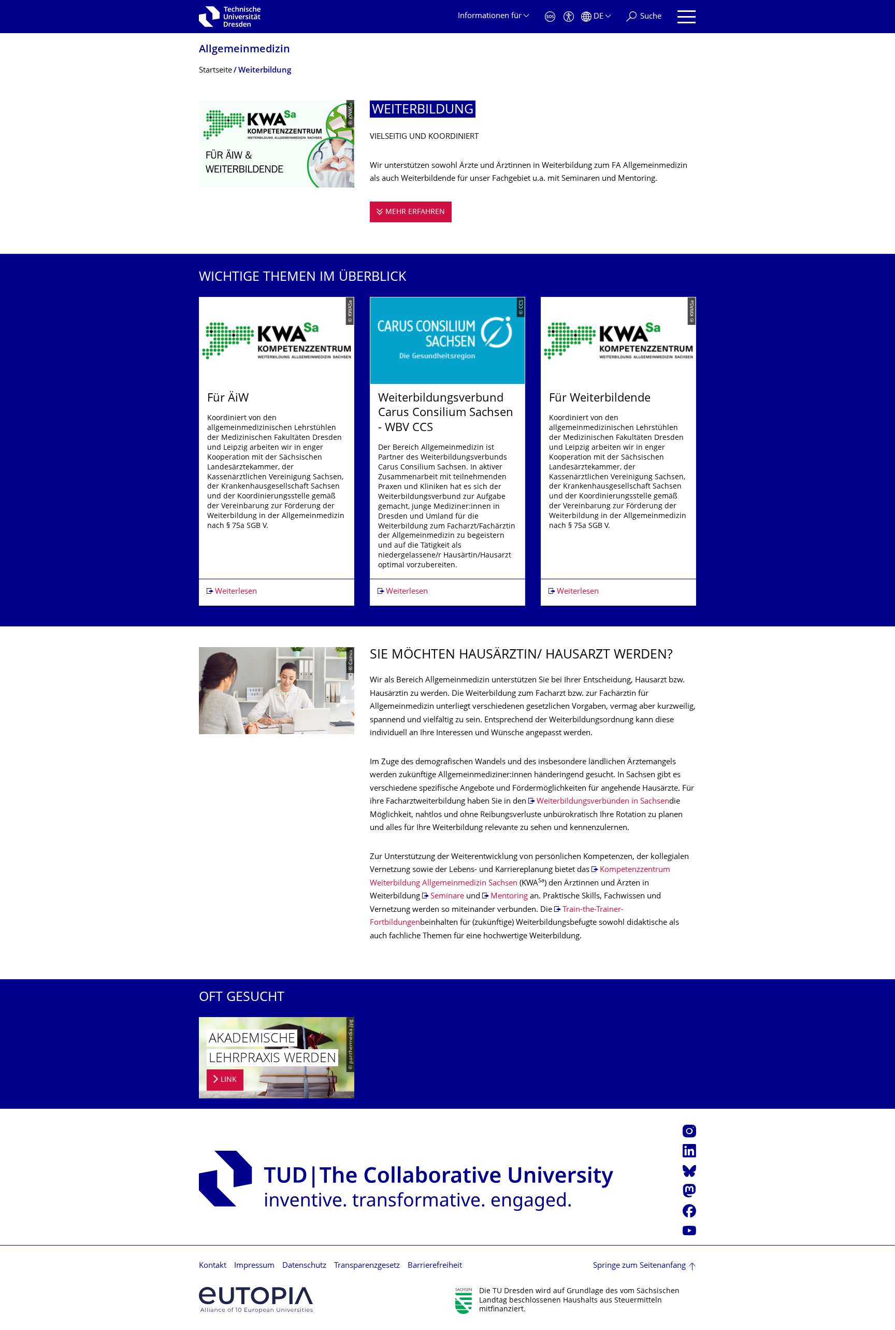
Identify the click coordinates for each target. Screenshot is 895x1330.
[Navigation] (686, 16)
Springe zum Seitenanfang (639, 1266)
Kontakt (212, 1266)
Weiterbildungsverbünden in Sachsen (603, 802)
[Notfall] (550, 17)
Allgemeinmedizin (244, 50)
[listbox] (447, 451)
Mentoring (509, 896)
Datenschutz (304, 1266)
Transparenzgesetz (367, 1266)
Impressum (254, 1266)
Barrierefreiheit (435, 1266)
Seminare (447, 896)
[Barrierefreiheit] (568, 17)
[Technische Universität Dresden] (230, 16)
